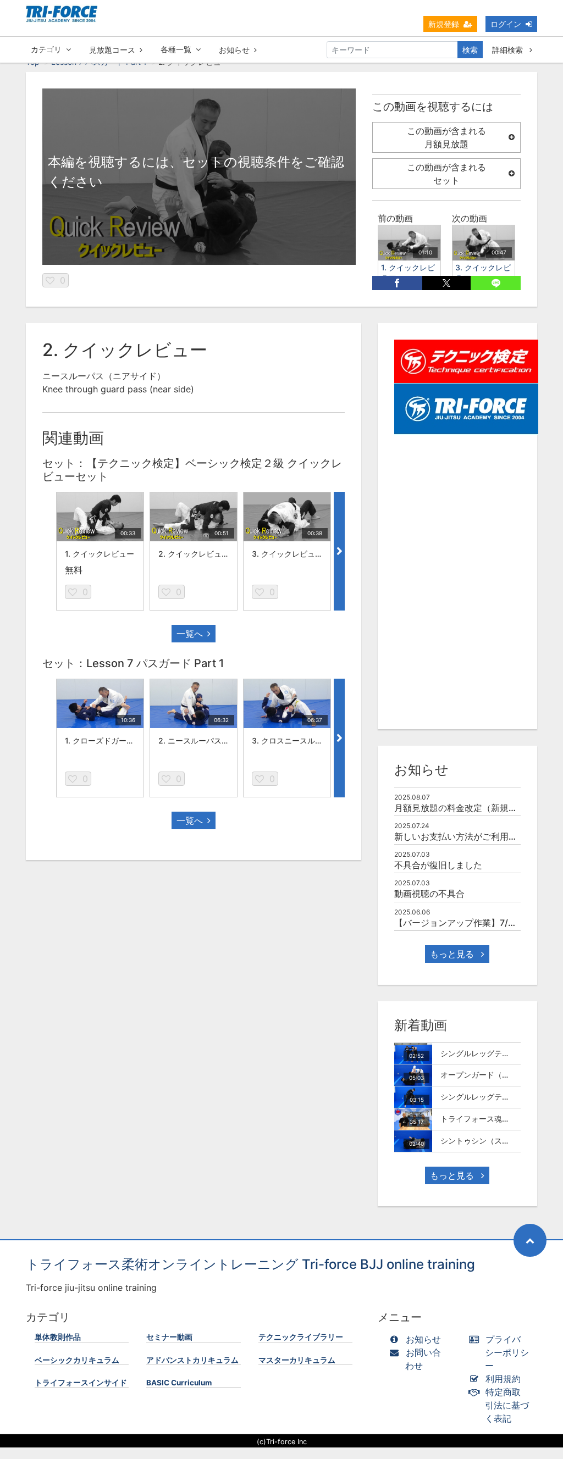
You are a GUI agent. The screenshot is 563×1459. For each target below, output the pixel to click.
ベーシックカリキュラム (77, 1360)
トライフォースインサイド (81, 1382)
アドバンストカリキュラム (192, 1360)
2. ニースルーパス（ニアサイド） (216, 740)
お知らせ (234, 49)
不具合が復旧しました (438, 864)
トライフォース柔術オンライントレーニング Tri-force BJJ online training (250, 1264)
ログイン (505, 24)
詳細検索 (508, 49)
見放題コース (112, 49)
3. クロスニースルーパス (295, 740)
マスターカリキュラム (296, 1360)
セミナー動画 (169, 1337)
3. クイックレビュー (287, 553)
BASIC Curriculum (179, 1382)
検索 (470, 49)
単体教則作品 (58, 1337)
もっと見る (453, 953)
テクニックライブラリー (300, 1337)
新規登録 (443, 24)
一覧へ (189, 633)
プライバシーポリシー (507, 1352)
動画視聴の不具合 (429, 893)
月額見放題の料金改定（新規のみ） (464, 807)
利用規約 (503, 1378)
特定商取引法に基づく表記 (507, 1405)
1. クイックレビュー (99, 553)
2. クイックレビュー (193, 553)
